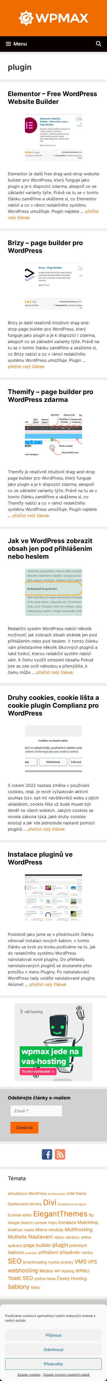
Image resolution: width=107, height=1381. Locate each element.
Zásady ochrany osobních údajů (66, 1375)
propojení (31, 1253)
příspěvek (70, 1252)
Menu (41, 1229)
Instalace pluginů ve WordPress (40, 858)
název (59, 1237)
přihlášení (48, 1252)
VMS (80, 1261)
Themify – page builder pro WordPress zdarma (50, 395)
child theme (76, 1193)
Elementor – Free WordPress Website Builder (52, 97)
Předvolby (53, 1363)
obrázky (73, 1237)
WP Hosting (64, 1271)
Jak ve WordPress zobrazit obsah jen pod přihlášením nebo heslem (50, 548)
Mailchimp (88, 1222)
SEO (15, 1261)
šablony (19, 1286)
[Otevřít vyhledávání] (98, 44)
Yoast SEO (20, 1278)
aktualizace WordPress (27, 1193)
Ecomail (14, 1215)
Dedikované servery (25, 1204)
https (52, 1222)
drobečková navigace (72, 1204)
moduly (56, 1229)
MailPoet (15, 1230)
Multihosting (78, 1229)
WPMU (82, 1270)
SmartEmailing (35, 1262)
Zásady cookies (29, 1375)
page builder (37, 1245)
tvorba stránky (60, 1262)
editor (27, 1215)
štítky (35, 1287)
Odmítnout (54, 1349)
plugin (60, 1245)
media (29, 1230)
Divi (49, 1202)
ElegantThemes (60, 1213)
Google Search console (27, 1222)
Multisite (17, 1237)
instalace (67, 1222)
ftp (91, 1215)
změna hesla (45, 1278)
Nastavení (40, 1237)
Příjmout (54, 1335)
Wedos (46, 1270)
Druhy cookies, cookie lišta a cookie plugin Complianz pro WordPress (53, 705)
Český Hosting (72, 1278)
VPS (92, 1262)
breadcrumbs (56, 1194)
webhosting (23, 1270)
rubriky (87, 1252)
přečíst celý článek (26, 366)
